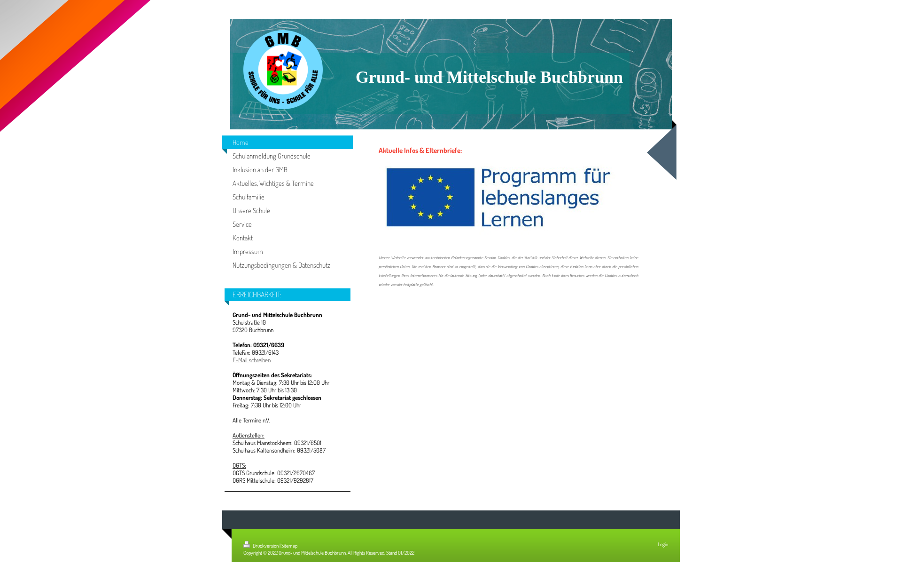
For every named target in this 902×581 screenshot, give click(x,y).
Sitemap (289, 545)
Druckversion (266, 545)
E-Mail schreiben (252, 360)
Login (663, 544)
